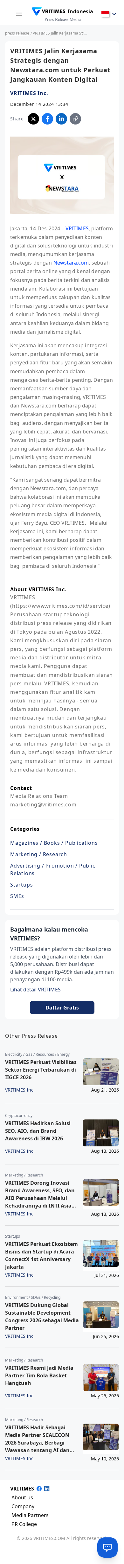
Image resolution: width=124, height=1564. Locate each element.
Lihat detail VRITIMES (35, 989)
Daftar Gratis (62, 1007)
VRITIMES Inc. (29, 93)
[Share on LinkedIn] (61, 119)
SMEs (17, 896)
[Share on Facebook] (47, 119)
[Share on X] (33, 119)
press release (17, 33)
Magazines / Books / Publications (54, 842)
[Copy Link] (75, 119)
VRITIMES (77, 228)
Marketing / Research (38, 854)
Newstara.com (71, 262)
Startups (21, 884)
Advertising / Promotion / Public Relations (52, 869)
